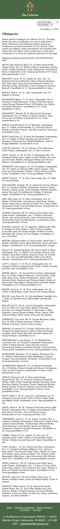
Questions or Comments (24, 507)
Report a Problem (44, 507)
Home (9, 507)
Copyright (37, 510)
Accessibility (25, 510)
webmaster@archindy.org (34, 523)
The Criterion (30, 15)
